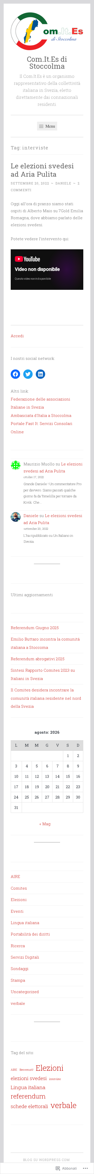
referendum (28, 1096)
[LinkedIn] (40, 374)
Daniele (63, 183)
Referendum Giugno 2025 (35, 627)
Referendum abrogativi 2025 (37, 658)
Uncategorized (25, 991)
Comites (19, 888)
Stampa (18, 980)
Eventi (17, 911)
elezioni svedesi (29, 1078)
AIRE (15, 876)
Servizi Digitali (25, 957)
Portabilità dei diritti (30, 934)
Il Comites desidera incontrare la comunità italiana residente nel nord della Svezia (46, 698)
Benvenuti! (26, 1070)
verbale (18, 1003)
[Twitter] (28, 374)
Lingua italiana (25, 922)
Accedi (17, 335)
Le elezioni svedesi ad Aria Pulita (42, 169)
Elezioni (19, 899)
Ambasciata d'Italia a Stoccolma (41, 415)
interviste (55, 1079)
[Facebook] (15, 374)
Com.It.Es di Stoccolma (47, 62)
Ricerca (18, 945)
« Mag (44, 823)
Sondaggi (19, 968)
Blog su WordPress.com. (47, 1160)
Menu (49, 126)
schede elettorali (29, 1106)
